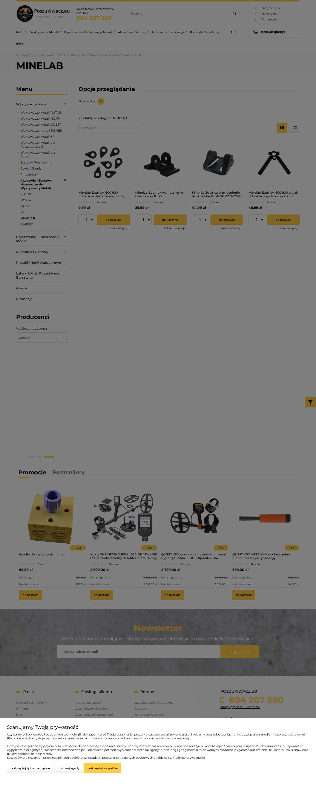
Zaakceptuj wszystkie (102, 768)
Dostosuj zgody (68, 768)
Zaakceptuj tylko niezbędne (30, 768)
